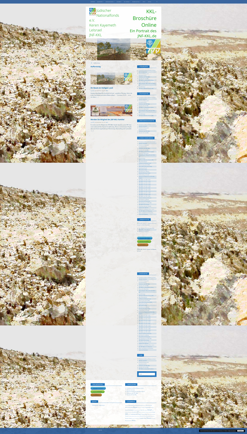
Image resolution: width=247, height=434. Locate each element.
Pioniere (127, 416)
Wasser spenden (145, 238)
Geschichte (131, 410)
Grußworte (100, 1)
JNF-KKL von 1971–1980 (145, 193)
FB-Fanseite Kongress (144, 231)
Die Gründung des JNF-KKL (145, 202)
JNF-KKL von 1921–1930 (145, 183)
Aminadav (126, 405)
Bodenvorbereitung (129, 407)
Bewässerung (149, 405)
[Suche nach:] (147, 374)
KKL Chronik (126, 1)
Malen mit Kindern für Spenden (146, 212)
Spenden (127, 418)
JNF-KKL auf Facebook (144, 230)
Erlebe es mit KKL (136, 1)
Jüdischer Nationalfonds (149, 412)
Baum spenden (144, 241)
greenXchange (142, 87)
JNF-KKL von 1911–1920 (145, 181)
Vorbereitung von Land (144, 174)
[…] (97, 97)
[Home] (91, 63)
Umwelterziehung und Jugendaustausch (136, 391)
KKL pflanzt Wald (143, 169)
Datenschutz (95, 405)
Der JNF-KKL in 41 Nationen (145, 211)
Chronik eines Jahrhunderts (141, 407)
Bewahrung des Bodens (144, 171)
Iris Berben (145, 410)
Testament (133, 418)
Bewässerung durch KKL (144, 165)
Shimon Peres (153, 416)
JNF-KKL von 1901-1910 (144, 179)
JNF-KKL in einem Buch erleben (146, 80)
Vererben (143, 245)
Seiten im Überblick (143, 214)
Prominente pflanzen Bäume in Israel (147, 70)
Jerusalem (134, 412)
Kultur (129, 414)
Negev (139, 414)
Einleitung (152, 407)
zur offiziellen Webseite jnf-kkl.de (146, 228)
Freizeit (126, 410)
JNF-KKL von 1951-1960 (144, 188)
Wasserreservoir (128, 420)
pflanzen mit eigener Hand (151, 414)
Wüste (134, 420)
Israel (150, 409)
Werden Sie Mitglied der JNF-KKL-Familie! (107, 119)
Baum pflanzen (136, 405)
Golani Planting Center (137, 410)
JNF (137, 412)
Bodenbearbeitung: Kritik (144, 173)
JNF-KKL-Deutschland (142, 412)
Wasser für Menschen (144, 82)
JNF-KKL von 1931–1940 (145, 184)
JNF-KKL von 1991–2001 (145, 196)
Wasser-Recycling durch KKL (145, 166)
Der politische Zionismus (144, 201)
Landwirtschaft (134, 414)
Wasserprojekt (153, 418)
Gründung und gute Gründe (145, 206)
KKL (126, 414)
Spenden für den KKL (144, 78)
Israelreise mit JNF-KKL (144, 77)
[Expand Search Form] (157, 2)
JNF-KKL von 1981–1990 (145, 194)
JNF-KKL (100, 430)
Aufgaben (119, 1)
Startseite (93, 1)
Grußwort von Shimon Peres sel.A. (146, 209)
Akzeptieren (240, 430)
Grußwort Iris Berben (143, 207)
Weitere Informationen (232, 430)
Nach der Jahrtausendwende (145, 198)
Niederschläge (144, 414)
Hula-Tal (142, 410)
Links (144, 1)
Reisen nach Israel (137, 416)
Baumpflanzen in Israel (143, 405)
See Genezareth (147, 416)
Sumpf (130, 418)
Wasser (148, 418)
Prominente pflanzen (131, 416)
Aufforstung (130, 405)
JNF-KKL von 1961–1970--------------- (147, 191)
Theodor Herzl (137, 418)
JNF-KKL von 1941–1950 (145, 186)
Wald (145, 418)
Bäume (135, 407)
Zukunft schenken (143, 72)
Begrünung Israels (143, 168)
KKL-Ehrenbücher (143, 161)
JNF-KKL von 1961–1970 (145, 189)
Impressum (102, 405)
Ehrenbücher (148, 407)
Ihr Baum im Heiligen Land (102, 88)
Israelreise (130, 412)
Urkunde (141, 418)
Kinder (153, 412)
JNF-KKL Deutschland (144, 204)
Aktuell (149, 1)
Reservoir (142, 416)
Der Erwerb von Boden (144, 199)
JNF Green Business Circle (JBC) (146, 88)
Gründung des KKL (110, 1)
